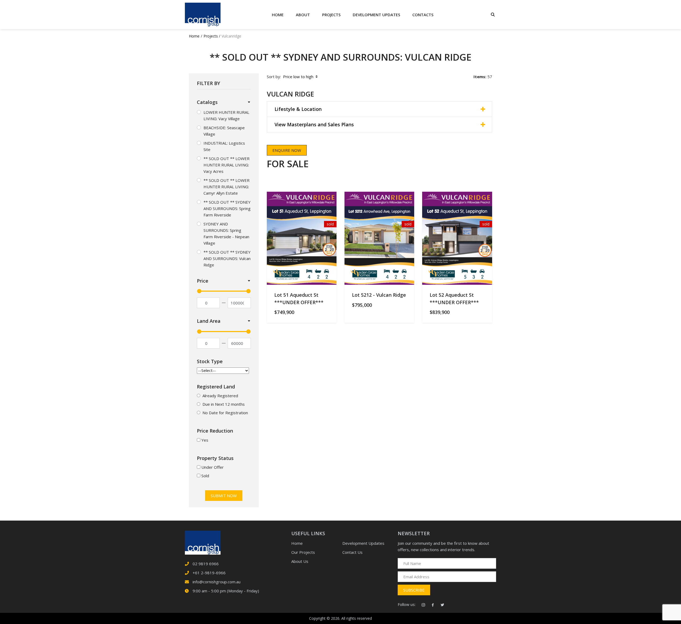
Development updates (376, 14)
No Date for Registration (225, 412)
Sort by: (274, 76)
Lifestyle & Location (298, 109)
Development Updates (363, 543)
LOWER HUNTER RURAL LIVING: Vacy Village (226, 115)
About (303, 14)
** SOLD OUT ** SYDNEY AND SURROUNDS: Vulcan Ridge (227, 258)
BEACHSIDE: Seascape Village (224, 131)
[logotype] (203, 542)
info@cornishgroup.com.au (216, 581)
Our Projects (303, 552)
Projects (331, 14)
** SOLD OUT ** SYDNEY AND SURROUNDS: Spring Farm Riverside (227, 208)
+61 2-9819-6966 (209, 572)
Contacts (422, 14)
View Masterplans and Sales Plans (314, 124)
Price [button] (202, 281)
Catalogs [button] (207, 102)
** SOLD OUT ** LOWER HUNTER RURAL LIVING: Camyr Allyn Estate (227, 187)
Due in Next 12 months (223, 404)
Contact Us (352, 552)
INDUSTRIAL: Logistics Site (224, 146)
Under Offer (212, 467)
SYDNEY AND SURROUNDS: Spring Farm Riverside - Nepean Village (226, 233)
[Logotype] (203, 15)
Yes (204, 440)
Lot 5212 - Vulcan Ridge (379, 295)
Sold (205, 475)
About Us (299, 561)
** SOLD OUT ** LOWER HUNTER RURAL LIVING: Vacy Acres (227, 165)
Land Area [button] (209, 321)
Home (278, 14)
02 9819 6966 (206, 563)
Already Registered (220, 395)
